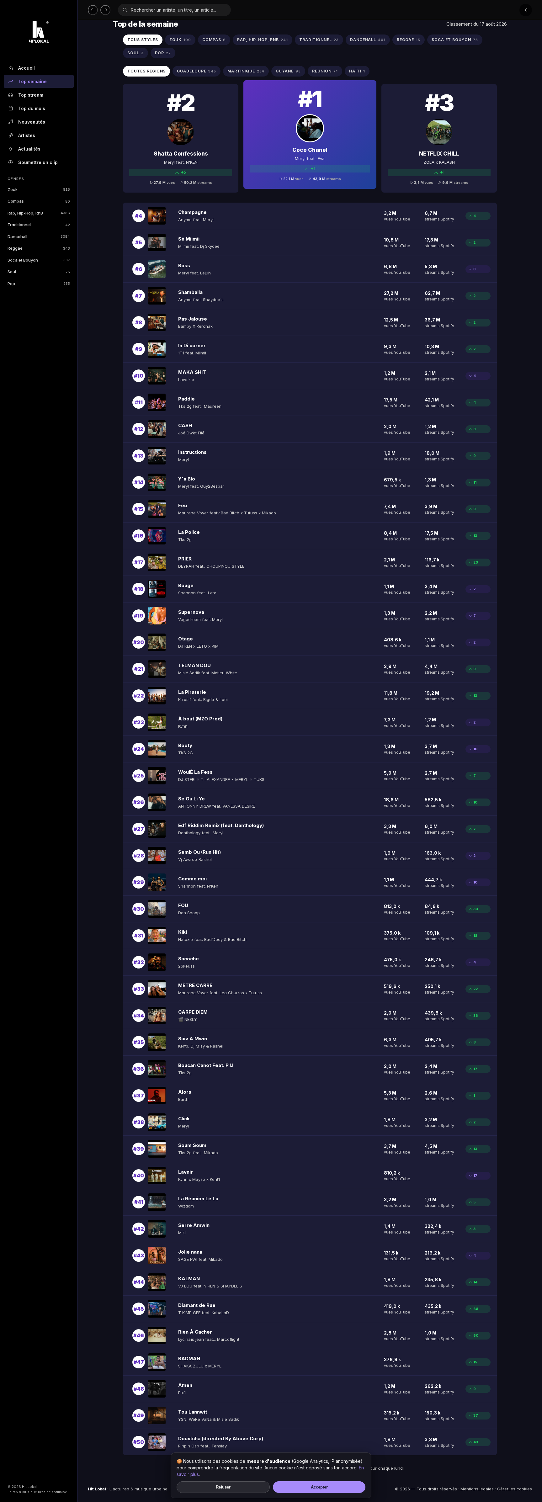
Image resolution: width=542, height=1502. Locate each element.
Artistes (26, 135)
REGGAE (408, 39)
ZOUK (180, 39)
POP (163, 52)
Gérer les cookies (514, 1488)
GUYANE (288, 71)
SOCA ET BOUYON (455, 39)
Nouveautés (31, 122)
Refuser (223, 1487)
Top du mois (31, 108)
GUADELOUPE (196, 71)
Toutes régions (146, 71)
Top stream (30, 95)
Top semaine (32, 81)
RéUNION (325, 71)
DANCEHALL (368, 39)
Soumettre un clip (38, 162)
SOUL (135, 52)
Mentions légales (477, 1488)
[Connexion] (525, 10)
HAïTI (357, 71)
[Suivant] (105, 10)
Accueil (26, 68)
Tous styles (142, 39)
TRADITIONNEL (318, 39)
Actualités (29, 148)
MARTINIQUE (246, 71)
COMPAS (214, 39)
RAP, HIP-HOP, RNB (262, 39)
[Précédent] (93, 10)
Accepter (319, 1487)
